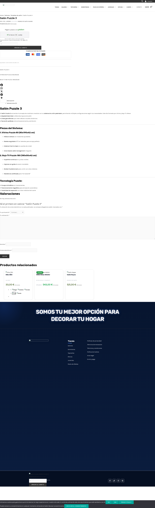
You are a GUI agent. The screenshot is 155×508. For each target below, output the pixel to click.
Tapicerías (74, 7)
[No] (136, 502)
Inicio (2, 15)
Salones (64, 7)
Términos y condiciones (94, 348)
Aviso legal (90, 355)
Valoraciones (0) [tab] (12, 103)
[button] (142, 1)
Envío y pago (91, 359)
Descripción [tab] (10, 100)
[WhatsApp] (35, 88)
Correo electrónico (6, 250)
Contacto (139, 7)
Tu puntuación (5, 212)
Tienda (57, 7)
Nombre (3, 244)
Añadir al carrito (20, 47)
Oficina (120, 7)
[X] (35, 91)
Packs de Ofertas (98, 7)
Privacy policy (126, 502)
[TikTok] (114, 481)
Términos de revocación (94, 344)
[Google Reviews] (122, 481)
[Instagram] (118, 481)
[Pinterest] (35, 94)
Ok (109, 502)
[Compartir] (35, 97)
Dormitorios (85, 7)
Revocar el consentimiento (76, 506)
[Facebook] (35, 85)
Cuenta (129, 7)
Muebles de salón (16, 15)
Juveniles (111, 7)
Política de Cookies (93, 352)
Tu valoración (4, 215)
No (115, 502)
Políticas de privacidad (94, 341)
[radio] (14, 289)
